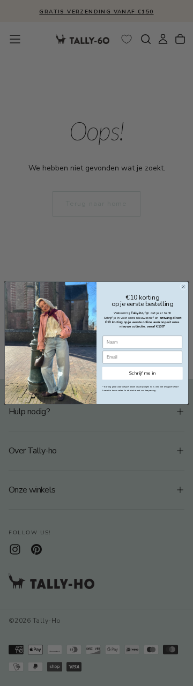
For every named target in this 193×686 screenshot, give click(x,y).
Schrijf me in (142, 373)
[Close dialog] (184, 286)
